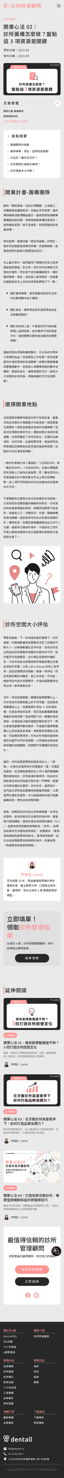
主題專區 (8, 1422)
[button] (55, 5)
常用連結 (39, 1422)
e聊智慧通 (9, 1352)
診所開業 (9, 19)
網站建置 (8, 1403)
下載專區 (39, 1417)
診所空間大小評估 (16, 121)
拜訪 (36, 1371)
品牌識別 (8, 1398)
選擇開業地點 (10, 116)
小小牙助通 (9, 1347)
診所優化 (8, 1376)
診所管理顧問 (41, 1336)
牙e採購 (8, 1341)
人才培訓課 (9, 1387)
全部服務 (8, 1366)
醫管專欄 (8, 1417)
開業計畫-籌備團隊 (13, 111)
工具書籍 (8, 1392)
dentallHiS (10, 1336)
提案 (36, 1376)
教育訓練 (8, 1382)
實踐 (36, 1382)
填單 (36, 1366)
